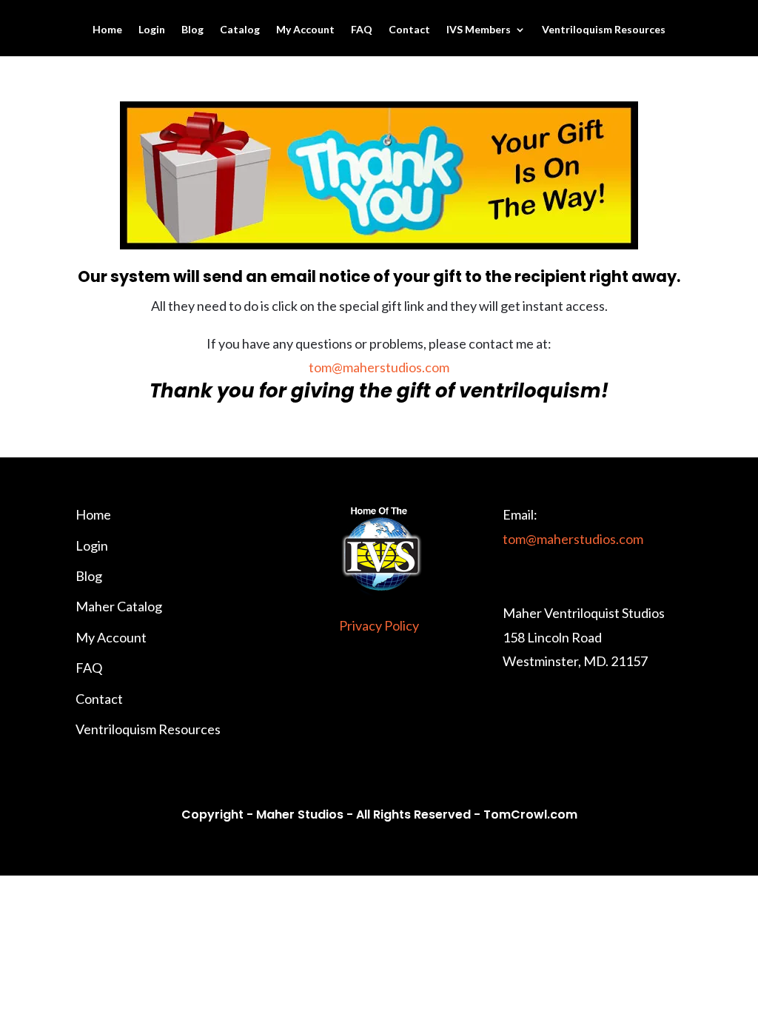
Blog (192, 30)
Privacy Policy (379, 625)
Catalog (240, 30)
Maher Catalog (119, 606)
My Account (305, 30)
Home (107, 30)
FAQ (361, 30)
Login (151, 30)
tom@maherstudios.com (379, 367)
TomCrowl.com (530, 814)
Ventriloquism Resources (603, 30)
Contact (409, 30)
